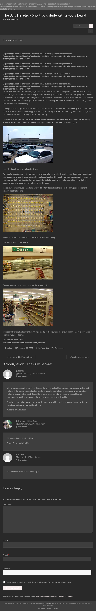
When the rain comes (80, 357)
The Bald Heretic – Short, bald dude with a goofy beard (44, 15)
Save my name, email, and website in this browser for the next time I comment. (39, 582)
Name (6, 540)
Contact (55, 608)
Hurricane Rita (43, 348)
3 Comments (59, 348)
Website (6, 568)
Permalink (22, 376)
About (49, 608)
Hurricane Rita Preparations (19, 357)
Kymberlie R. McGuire (27, 421)
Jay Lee (9, 348)
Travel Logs (42, 608)
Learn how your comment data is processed (54, 596)
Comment (8, 504)
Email (6, 555)
